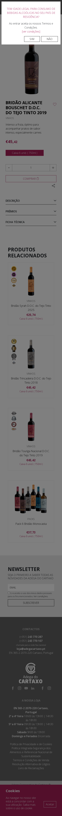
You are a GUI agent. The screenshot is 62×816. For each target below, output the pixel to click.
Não (49, 39)
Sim (32, 39)
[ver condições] (31, 31)
